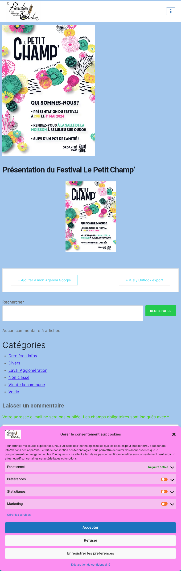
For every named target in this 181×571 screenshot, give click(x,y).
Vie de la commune (26, 384)
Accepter (90, 527)
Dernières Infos (22, 355)
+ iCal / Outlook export (144, 280)
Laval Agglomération (27, 370)
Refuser (90, 540)
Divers (14, 363)
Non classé (18, 377)
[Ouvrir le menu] (170, 11)
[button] (174, 434)
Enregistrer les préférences (90, 553)
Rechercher (13, 302)
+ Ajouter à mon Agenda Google (44, 280)
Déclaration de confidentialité (90, 564)
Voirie (13, 391)
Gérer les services (19, 514)
